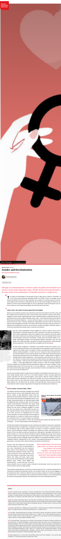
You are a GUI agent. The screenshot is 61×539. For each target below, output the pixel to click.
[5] (40, 421)
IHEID (4, 5)
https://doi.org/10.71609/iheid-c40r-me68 (10, 272)
